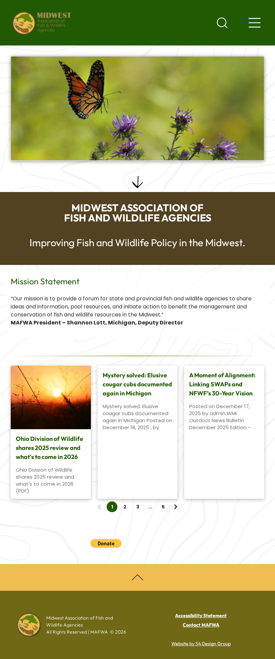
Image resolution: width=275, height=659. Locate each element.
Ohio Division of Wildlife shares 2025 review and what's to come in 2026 (49, 448)
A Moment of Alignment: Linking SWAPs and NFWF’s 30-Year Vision (222, 384)
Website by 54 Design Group (201, 644)
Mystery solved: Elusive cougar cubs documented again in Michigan (137, 384)
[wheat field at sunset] (51, 397)
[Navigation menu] (254, 23)
